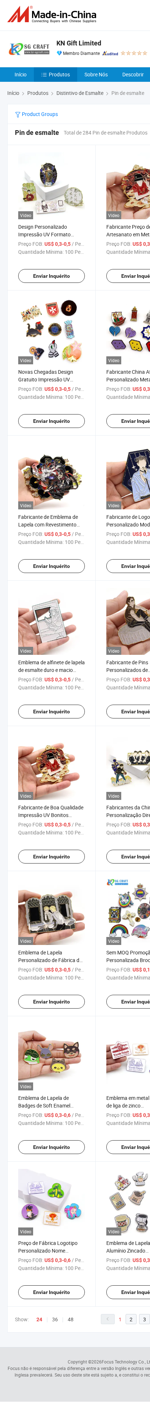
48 (71, 1319)
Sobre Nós (96, 74)
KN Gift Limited (78, 43)
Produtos (59, 74)
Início (21, 74)
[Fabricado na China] (53, 14)
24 (39, 1319)
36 (55, 1319)
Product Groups (39, 114)
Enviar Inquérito (51, 276)
